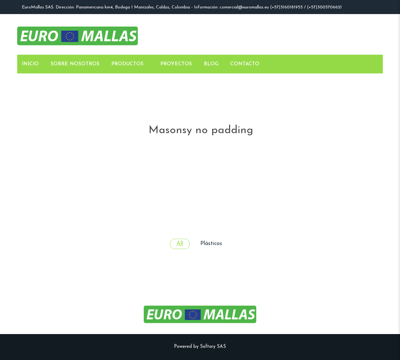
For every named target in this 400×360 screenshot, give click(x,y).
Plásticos (211, 244)
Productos (127, 64)
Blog (211, 64)
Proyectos (176, 64)
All (180, 244)
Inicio (30, 64)
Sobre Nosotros (75, 64)
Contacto (244, 64)
